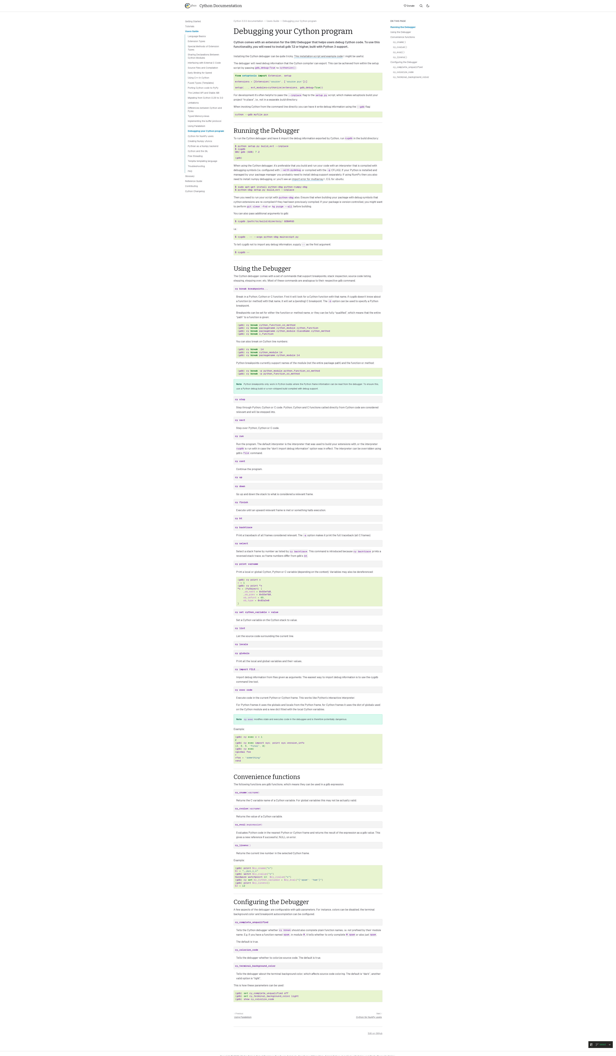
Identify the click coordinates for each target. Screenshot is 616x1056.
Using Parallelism (243, 1017)
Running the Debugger (403, 27)
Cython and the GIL (198, 151)
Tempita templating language (202, 161)
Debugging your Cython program (206, 131)
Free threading (195, 156)
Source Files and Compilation (203, 67)
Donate (411, 5)
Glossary (190, 176)
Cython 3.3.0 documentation (248, 21)
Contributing (191, 186)
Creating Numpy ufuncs (200, 141)
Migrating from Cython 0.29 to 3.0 (205, 97)
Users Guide (273, 21)
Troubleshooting (196, 166)
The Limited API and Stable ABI (203, 92)
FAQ (190, 171)
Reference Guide (193, 181)
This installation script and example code (318, 56)
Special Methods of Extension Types (203, 48)
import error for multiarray (307, 179)
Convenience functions (402, 37)
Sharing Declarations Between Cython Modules (203, 56)
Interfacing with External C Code (204, 62)
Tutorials (189, 26)
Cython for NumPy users (369, 1017)
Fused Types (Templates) (201, 82)
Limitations (193, 102)
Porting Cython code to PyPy (203, 87)
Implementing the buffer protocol (204, 121)
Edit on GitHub (375, 1033)
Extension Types (196, 41)
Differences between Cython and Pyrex (205, 109)
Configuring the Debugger (403, 62)
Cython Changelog (195, 191)
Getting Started (193, 21)
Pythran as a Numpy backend (203, 146)
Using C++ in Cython (198, 77)
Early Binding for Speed (200, 72)
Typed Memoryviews (198, 116)
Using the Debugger (400, 32)
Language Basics (197, 36)
